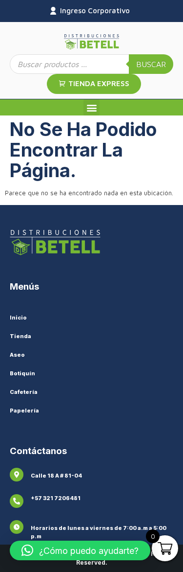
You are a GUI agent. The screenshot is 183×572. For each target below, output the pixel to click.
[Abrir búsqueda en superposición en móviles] (91, 64)
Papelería (24, 410)
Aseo (17, 354)
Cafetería (24, 392)
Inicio (18, 317)
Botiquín (22, 373)
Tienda (20, 336)
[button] (91, 107)
